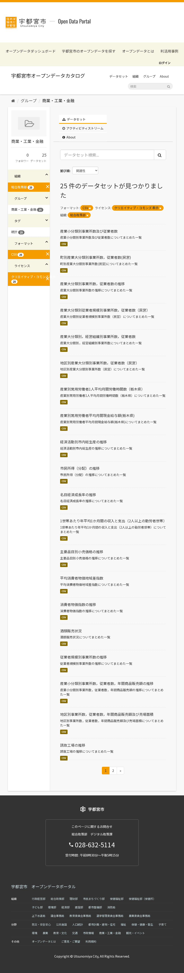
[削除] (90, 208)
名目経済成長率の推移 (78, 494)
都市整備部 (95, 907)
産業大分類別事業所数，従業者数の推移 (92, 283)
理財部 (74, 899)
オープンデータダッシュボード (31, 51)
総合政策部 (57, 899)
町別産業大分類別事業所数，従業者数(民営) (95, 257)
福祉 (123, 924)
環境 (34, 933)
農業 (45, 933)
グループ (149, 76)
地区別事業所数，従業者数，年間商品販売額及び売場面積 (106, 714)
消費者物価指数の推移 (78, 604)
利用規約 (90, 941)
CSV (63, 244)
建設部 (79, 907)
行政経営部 (38, 899)
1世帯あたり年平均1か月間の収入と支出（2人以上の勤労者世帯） (113, 520)
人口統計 (77, 924)
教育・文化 (60, 933)
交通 (75, 933)
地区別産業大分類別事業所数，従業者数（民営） (99, 362)
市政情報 (88, 933)
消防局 (111, 907)
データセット (118, 76)
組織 (135, 76)
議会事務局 (57, 916)
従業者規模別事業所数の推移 (83, 657)
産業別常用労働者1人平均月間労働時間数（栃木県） (102, 389)
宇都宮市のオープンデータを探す (89, 51)
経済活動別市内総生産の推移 (83, 441)
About (164, 76)
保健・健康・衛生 (142, 924)
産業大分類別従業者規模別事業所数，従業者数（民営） (105, 310)
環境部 (52, 907)
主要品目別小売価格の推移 (81, 551)
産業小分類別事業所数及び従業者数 (89, 231)
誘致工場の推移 (72, 745)
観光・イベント (135, 933)
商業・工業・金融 (58, 100)
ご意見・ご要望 (70, 941)
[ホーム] (13, 100)
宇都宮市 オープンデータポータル (43, 886)
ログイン (165, 63)
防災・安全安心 (41, 924)
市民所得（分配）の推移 (80, 468)
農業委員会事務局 (139, 916)
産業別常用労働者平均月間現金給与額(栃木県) (97, 415)
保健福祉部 (116, 899)
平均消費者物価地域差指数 (81, 578)
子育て (162, 924)
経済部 (65, 907)
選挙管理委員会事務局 (109, 916)
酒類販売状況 (71, 630)
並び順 (65, 170)
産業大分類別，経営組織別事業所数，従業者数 (98, 336)
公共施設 (61, 924)
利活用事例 (169, 51)
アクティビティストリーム (84, 128)
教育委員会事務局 (80, 916)
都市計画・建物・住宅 (101, 924)
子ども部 (37, 907)
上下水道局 (38, 916)
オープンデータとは (138, 51)
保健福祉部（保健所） (142, 899)
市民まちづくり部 (94, 899)
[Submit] (169, 86)
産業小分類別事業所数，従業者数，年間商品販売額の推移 (106, 683)
